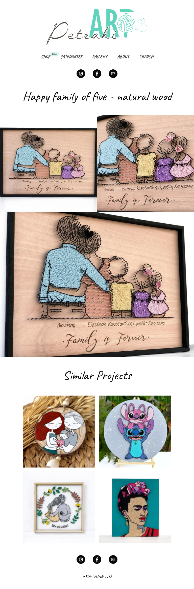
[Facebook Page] (97, 73)
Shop (45, 56)
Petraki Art (97, 26)
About (123, 56)
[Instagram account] (81, 73)
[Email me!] (113, 73)
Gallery (99, 56)
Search (146, 56)
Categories (71, 56)
